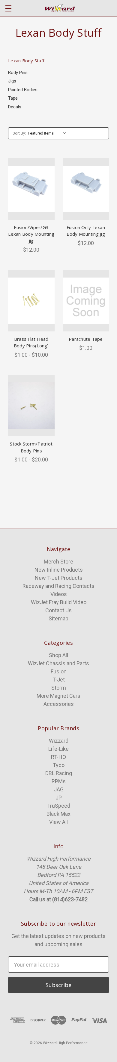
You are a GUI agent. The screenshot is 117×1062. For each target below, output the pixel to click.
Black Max (58, 814)
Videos (58, 594)
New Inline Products (58, 570)
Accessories (59, 704)
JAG (59, 789)
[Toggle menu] (8, 8)
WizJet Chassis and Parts (58, 663)
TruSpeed (58, 806)
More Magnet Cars (58, 696)
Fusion (59, 671)
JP (59, 797)
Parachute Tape (86, 339)
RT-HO (58, 757)
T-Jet (58, 679)
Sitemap (58, 618)
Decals (14, 107)
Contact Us (58, 610)
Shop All (58, 655)
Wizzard (58, 741)
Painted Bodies (23, 89)
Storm (58, 688)
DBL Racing (58, 773)
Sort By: (19, 133)
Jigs (12, 81)
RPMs (59, 781)
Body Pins (18, 72)
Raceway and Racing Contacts (58, 586)
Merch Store (58, 561)
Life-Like (58, 749)
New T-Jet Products (58, 578)
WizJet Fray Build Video (58, 602)
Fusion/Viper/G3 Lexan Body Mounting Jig (31, 234)
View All (58, 822)
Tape (13, 98)
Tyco (58, 765)
